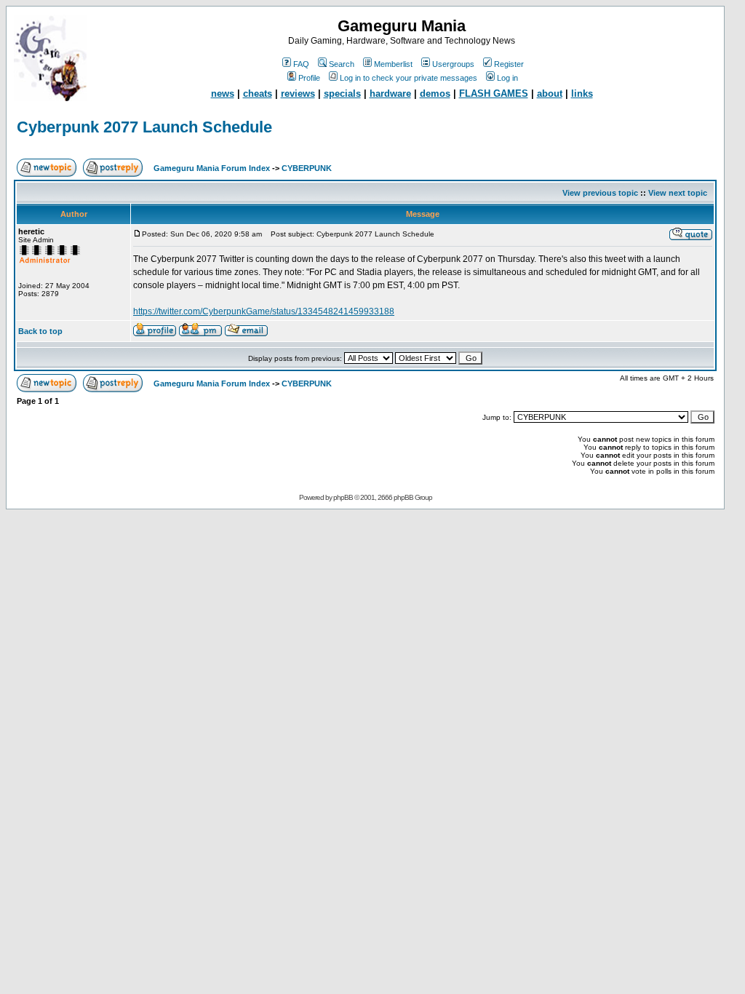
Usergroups (453, 64)
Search (341, 64)
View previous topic (600, 192)
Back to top (40, 331)
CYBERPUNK (307, 168)
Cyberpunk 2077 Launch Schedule (144, 127)
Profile (309, 77)
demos (435, 93)
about (549, 93)
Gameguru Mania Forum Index (212, 168)
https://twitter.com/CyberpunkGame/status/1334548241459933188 (263, 311)
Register (509, 64)
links (582, 93)
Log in (507, 77)
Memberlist (393, 64)
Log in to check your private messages (408, 77)
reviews (298, 93)
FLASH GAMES (493, 93)
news (222, 93)
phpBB (343, 497)
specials (342, 93)
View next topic (677, 192)
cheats (257, 93)
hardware (390, 93)
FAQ (301, 64)
